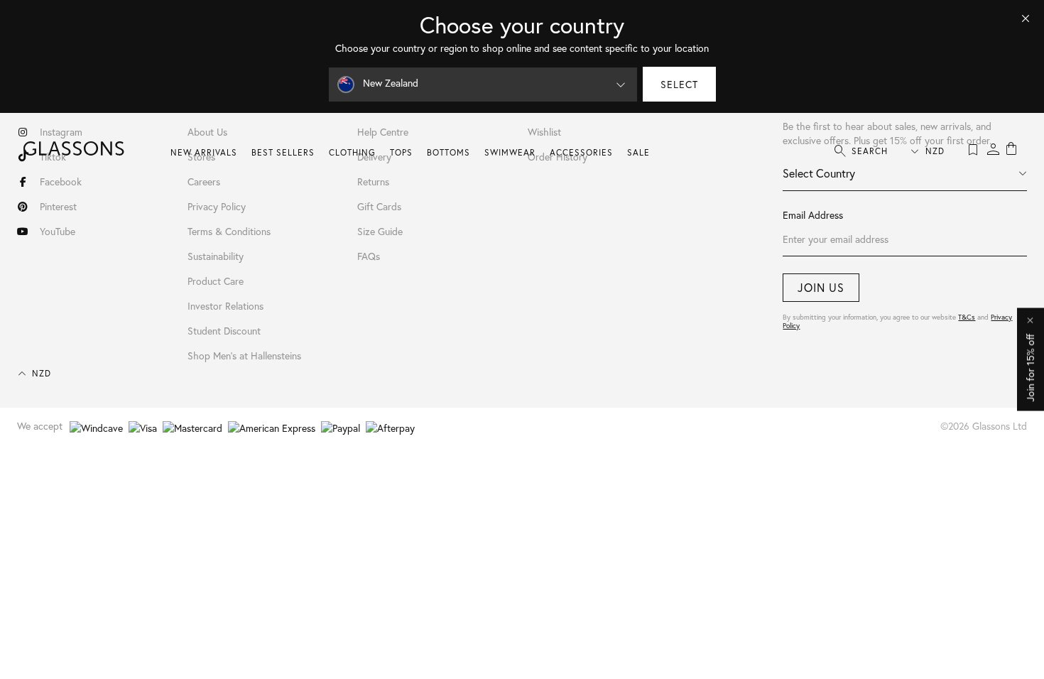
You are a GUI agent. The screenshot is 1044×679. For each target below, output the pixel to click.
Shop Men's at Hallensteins (244, 355)
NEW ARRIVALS (203, 152)
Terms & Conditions (229, 231)
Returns (373, 181)
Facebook (61, 181)
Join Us (821, 287)
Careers (203, 181)
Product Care (215, 281)
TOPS (401, 152)
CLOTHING (352, 152)
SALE (638, 152)
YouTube (57, 231)
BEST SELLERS (283, 152)
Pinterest (58, 206)
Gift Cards (379, 206)
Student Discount (224, 330)
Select (679, 84)
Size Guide (380, 231)
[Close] (1025, 18)
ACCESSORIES (581, 152)
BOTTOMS (448, 152)
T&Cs (966, 317)
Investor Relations (225, 306)
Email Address (813, 215)
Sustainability (215, 256)
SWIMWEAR (509, 152)
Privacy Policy (216, 206)
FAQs (368, 256)
